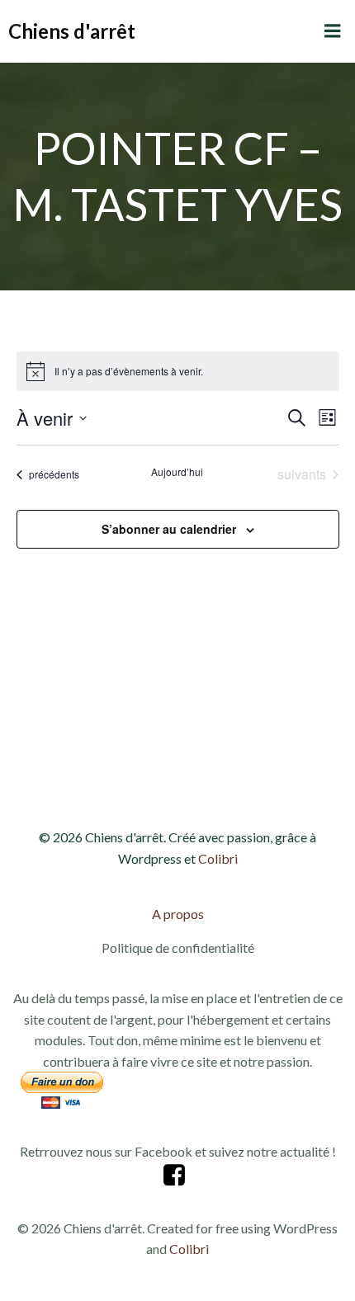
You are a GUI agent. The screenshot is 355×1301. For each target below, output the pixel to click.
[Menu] (333, 31)
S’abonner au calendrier (169, 529)
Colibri (218, 858)
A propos (178, 914)
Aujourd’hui (177, 471)
